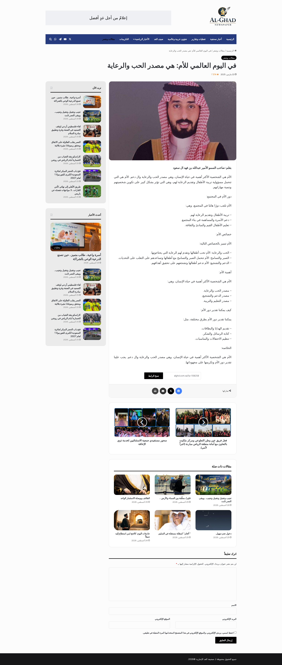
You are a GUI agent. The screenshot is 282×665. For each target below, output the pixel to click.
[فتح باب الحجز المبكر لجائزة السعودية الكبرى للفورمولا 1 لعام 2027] (92, 175)
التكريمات (124, 39)
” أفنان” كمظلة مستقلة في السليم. (174, 533)
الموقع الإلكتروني (162, 619)
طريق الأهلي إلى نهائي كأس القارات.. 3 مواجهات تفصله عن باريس (66, 190)
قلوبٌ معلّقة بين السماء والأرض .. (175, 498)
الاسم (233, 605)
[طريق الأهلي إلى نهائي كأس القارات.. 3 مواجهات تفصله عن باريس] (92, 191)
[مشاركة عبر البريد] (163, 391)
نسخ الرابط (153, 375)
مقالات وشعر (108, 39)
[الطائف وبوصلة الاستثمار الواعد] (132, 485)
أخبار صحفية (216, 39)
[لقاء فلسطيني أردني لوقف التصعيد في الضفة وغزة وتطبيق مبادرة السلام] (92, 131)
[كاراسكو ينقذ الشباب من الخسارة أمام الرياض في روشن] (92, 161)
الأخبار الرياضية (142, 39)
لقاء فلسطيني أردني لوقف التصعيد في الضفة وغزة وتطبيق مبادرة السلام (66, 130)
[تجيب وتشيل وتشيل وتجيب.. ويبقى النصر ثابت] (213, 485)
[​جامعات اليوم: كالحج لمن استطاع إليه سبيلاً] (132, 520)
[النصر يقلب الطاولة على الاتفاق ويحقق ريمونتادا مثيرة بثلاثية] (92, 146)
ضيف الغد (158, 39)
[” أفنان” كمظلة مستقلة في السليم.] (173, 520)
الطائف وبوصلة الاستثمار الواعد (135, 498)
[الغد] (222, 16)
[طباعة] (155, 391)
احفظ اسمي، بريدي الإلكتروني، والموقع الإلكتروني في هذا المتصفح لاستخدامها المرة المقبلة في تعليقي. (188, 632)
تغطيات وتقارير (198, 39)
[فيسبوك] (178, 391)
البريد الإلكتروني (229, 619)
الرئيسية (230, 39)
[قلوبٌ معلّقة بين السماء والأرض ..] (173, 485)
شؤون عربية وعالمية (177, 39)
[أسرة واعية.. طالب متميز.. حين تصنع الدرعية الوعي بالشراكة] (92, 102)
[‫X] (171, 391)
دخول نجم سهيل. (223, 533)
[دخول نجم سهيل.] (213, 520)
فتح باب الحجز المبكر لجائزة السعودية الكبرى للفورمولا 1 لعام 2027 (68, 174)
